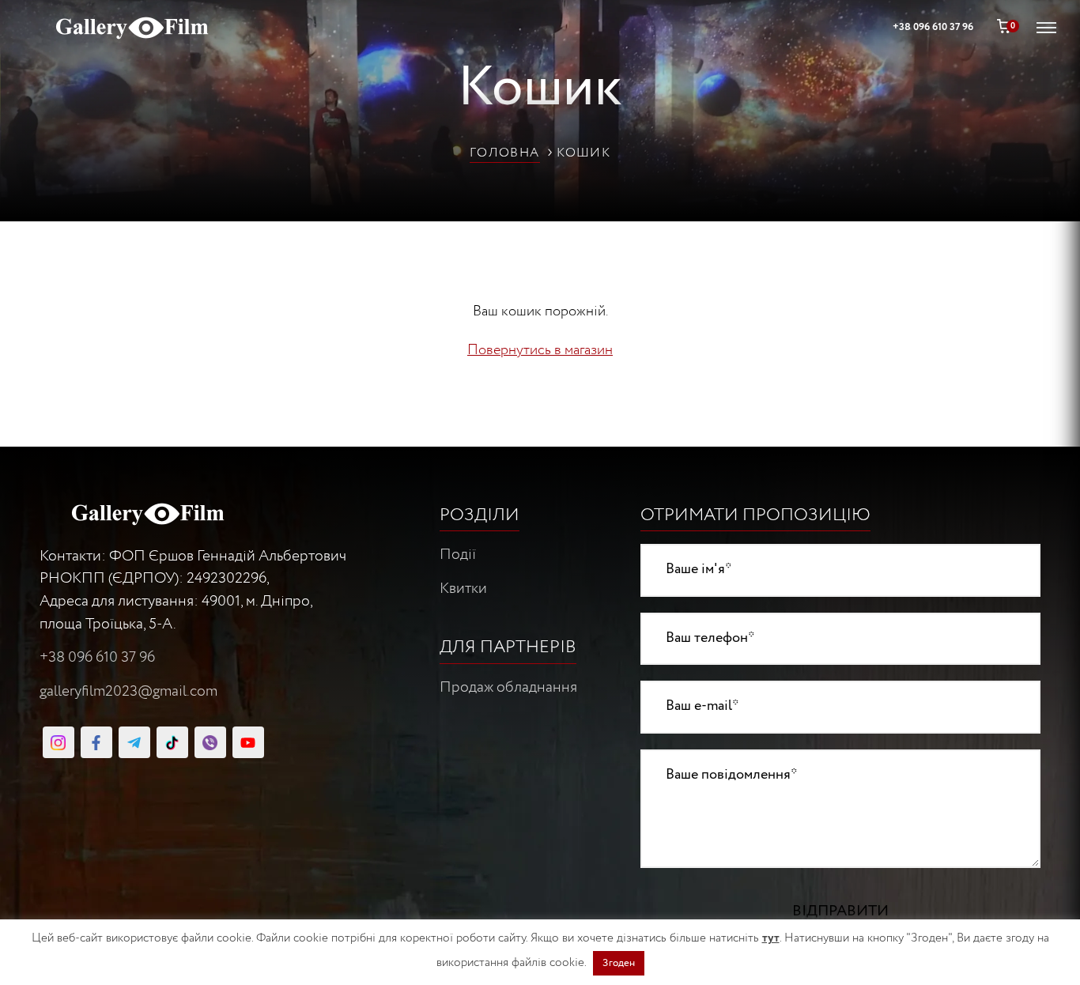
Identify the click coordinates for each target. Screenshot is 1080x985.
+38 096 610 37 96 (97, 658)
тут (771, 938)
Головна (505, 153)
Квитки (463, 589)
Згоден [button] (618, 963)
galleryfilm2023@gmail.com (128, 692)
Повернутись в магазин (540, 350)
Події (458, 555)
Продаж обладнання (508, 688)
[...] (58, 742)
